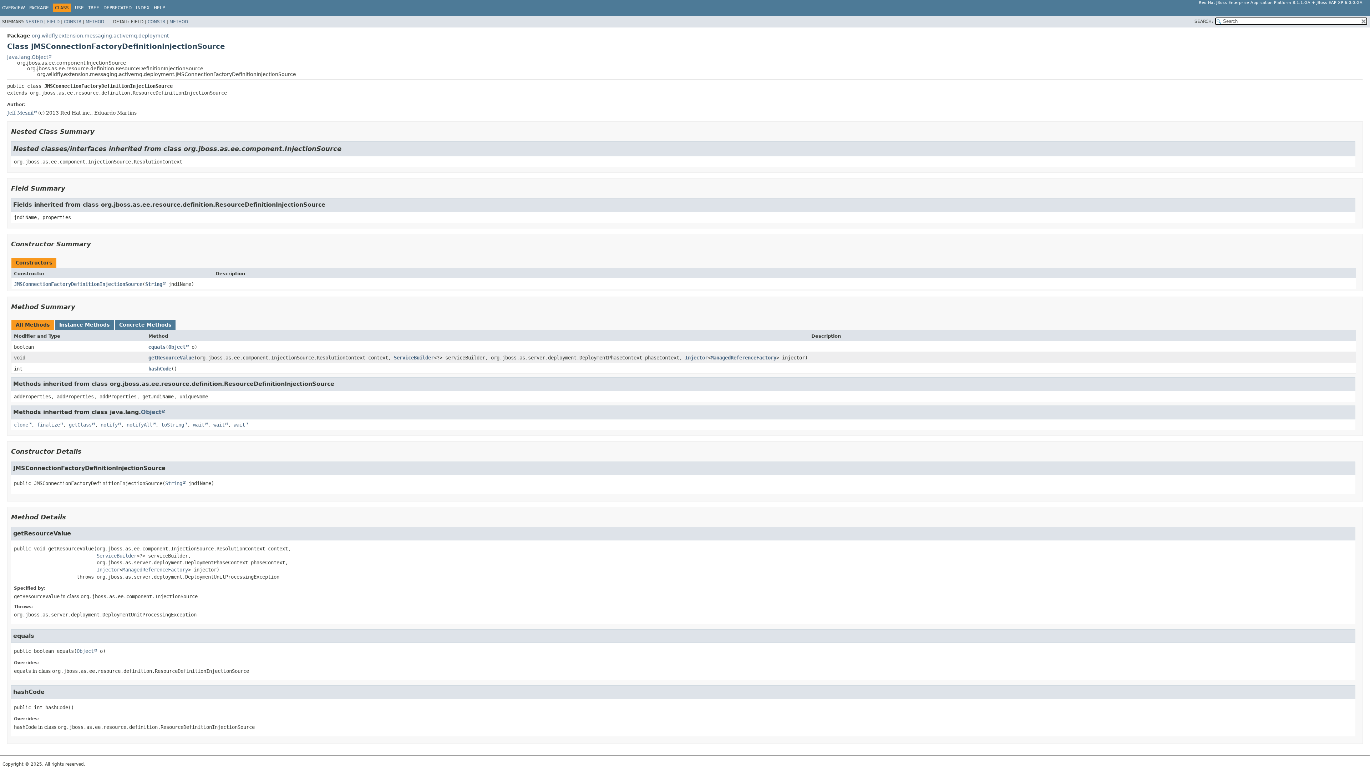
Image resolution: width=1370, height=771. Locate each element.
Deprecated (117, 7)
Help (159, 7)
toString (172, 425)
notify (109, 425)
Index (142, 7)
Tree (93, 7)
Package (39, 7)
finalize (48, 425)
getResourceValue (171, 358)
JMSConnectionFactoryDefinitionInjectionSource (78, 284)
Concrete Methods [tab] (145, 325)
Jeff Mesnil (20, 113)
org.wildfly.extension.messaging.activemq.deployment (100, 36)
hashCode (159, 369)
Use (79, 7)
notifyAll (139, 425)
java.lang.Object (27, 57)
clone (21, 425)
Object (177, 347)
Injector (696, 358)
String (153, 284)
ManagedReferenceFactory (743, 358)
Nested (34, 21)
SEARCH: (1203, 21)
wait (198, 425)
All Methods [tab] (33, 325)
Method (95, 21)
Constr (72, 21)
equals (157, 347)
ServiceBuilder (414, 358)
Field (53, 21)
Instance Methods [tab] (84, 325)
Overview (13, 7)
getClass (80, 425)
